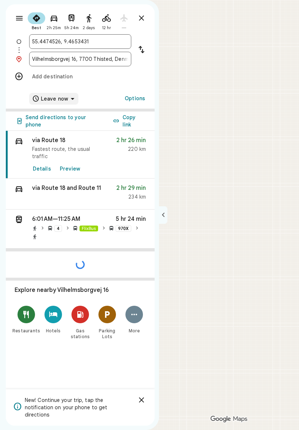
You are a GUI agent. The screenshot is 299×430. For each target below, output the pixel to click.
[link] (80, 155)
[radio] (36, 20)
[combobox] (80, 41)
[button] (80, 194)
